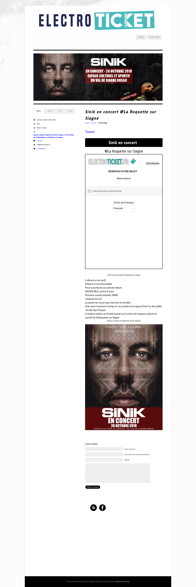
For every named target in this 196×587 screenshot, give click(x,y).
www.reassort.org (123, 581)
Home (87, 123)
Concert (39, 140)
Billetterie (154, 37)
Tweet (90, 132)
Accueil (141, 37)
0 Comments (41, 149)
